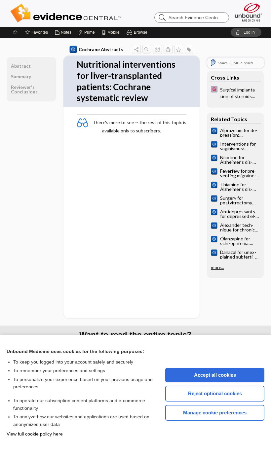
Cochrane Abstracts (101, 49)
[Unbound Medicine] (248, 12)
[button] (138, 32)
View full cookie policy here (35, 434)
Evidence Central (92, 13)
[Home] (15, 32)
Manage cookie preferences (215, 412)
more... (217, 267)
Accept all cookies (215, 375)
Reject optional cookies (215, 393)
